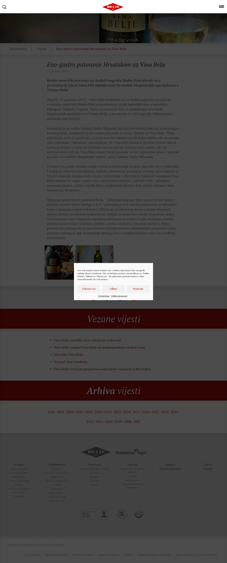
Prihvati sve (89, 288)
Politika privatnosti (119, 296)
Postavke (138, 288)
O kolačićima (104, 296)
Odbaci (113, 288)
